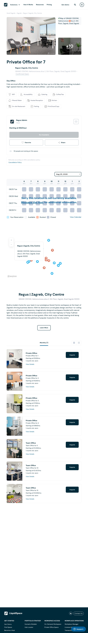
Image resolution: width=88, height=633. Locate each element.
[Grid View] (78, 343)
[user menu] (82, 5)
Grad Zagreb (11, 13)
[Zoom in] (11, 240)
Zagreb (19, 13)
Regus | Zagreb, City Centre (32, 13)
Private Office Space (51, 627)
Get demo (65, 5)
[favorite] (26, 143)
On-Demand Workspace (52, 624)
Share (63, 142)
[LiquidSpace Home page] (5, 4)
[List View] (74, 343)
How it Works (28, 5)
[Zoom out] (11, 244)
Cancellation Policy (15, 162)
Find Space (8, 627)
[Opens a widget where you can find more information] (78, 629)
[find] (75, 5)
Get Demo (8, 624)
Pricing (49, 5)
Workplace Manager (71, 624)
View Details (30, 364)
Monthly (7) (44, 343)
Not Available (44, 135)
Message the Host (32, 202)
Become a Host (9, 630)
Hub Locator (29, 627)
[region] (44, 256)
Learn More (44, 328)
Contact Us (78, 613)
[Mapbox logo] (12, 276)
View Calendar (75, 217)
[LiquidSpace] (13, 613)
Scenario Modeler (31, 624)
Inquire (72, 355)
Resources (40, 5)
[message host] (76, 121)
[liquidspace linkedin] (70, 613)
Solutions (13, 5)
